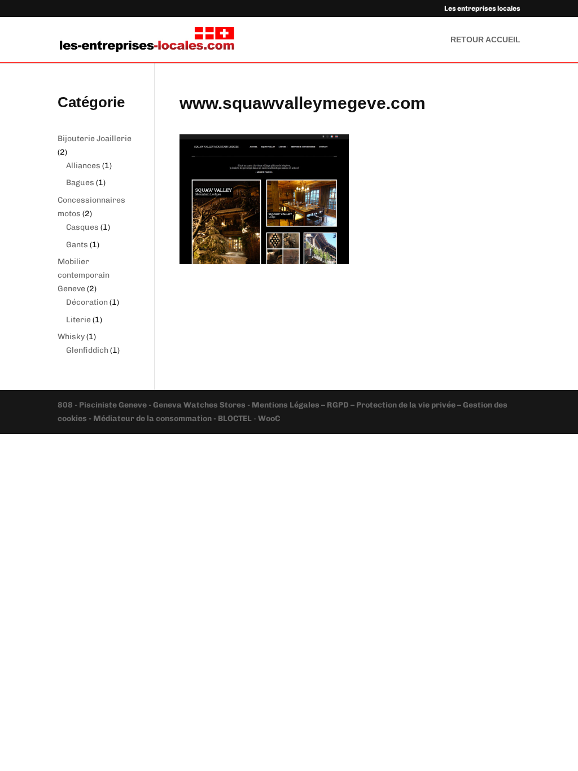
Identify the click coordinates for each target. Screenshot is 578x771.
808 (66, 405)
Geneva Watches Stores (199, 405)
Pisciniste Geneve (113, 405)
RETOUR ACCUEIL (485, 40)
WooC (269, 418)
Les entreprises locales (482, 8)
